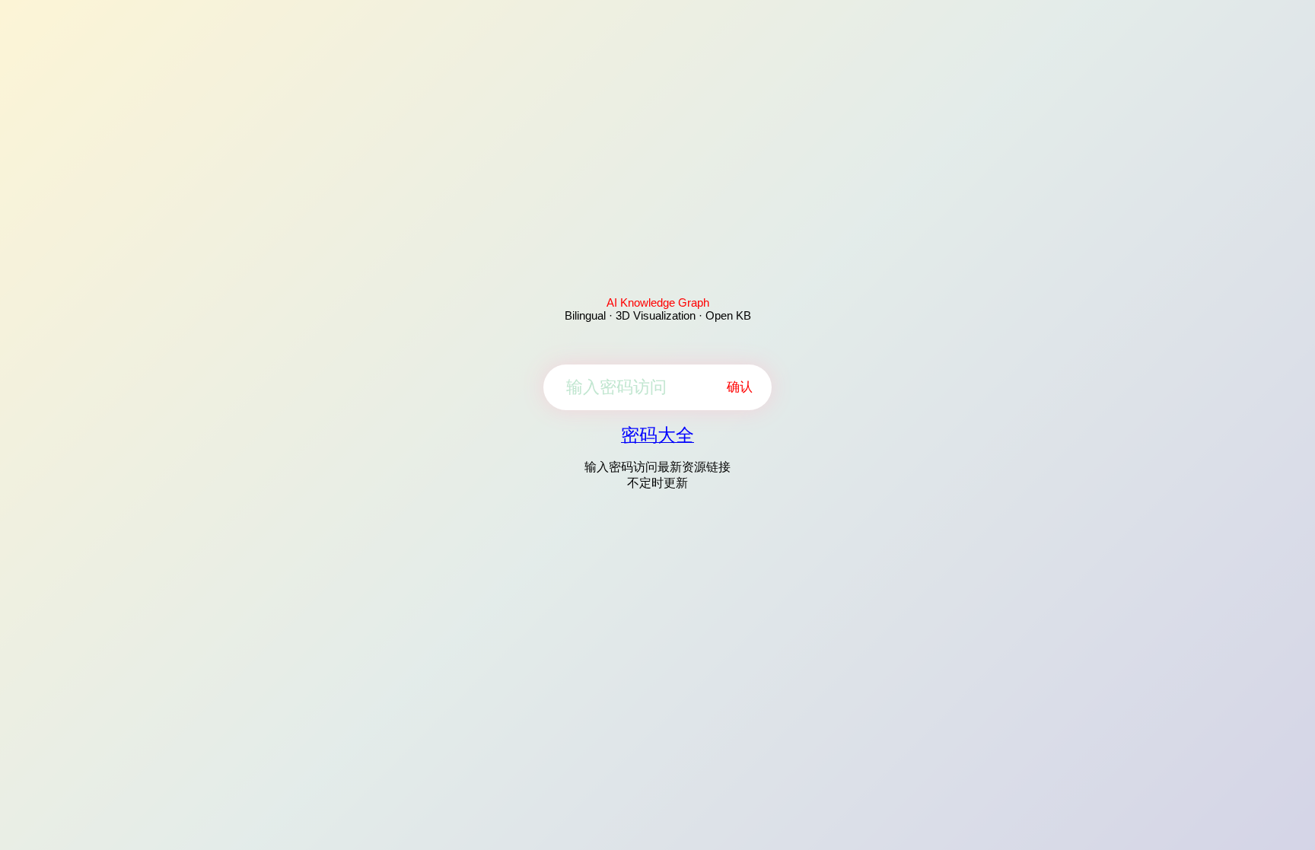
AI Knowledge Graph (658, 302)
